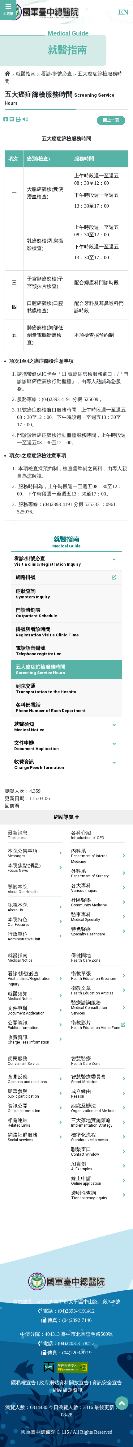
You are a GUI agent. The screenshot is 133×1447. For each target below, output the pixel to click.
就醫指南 (26, 73)
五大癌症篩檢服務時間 (40, 669)
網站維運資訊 (68, 1390)
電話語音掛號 (39, 650)
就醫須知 (29, 726)
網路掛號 (26, 577)
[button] (18, 119)
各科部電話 (51, 707)
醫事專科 (85, 917)
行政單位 (24, 936)
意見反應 (27, 1079)
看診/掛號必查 (56, 73)
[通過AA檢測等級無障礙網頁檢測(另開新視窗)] (72, 1366)
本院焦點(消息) (24, 868)
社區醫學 (89, 902)
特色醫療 (88, 931)
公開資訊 (23, 1025)
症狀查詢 (33, 594)
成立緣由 (81, 1094)
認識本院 (18, 907)
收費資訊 (39, 764)
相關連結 (19, 1123)
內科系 (90, 856)
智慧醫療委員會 (88, 1079)
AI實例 (81, 1166)
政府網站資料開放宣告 (64, 1382)
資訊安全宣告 (107, 1382)
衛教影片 (95, 1025)
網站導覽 (64, 817)
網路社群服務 (22, 1137)
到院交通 (47, 688)
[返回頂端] (121, 1403)
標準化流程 (89, 1137)
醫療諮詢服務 (89, 1007)
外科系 (90, 873)
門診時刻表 (36, 612)
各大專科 (84, 888)
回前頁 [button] (12, 805)
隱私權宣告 (23, 1382)
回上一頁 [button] (111, 120)
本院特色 (18, 922)
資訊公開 (24, 1108)
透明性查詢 (89, 1195)
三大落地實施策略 (91, 1123)
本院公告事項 (22, 853)
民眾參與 (23, 1094)
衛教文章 (92, 990)
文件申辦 (36, 745)
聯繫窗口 (85, 1152)
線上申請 (86, 1181)
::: (13, 522)
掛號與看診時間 (47, 631)
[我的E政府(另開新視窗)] (49, 1366)
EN (123, 12)
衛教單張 (93, 976)
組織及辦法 (94, 1108)
